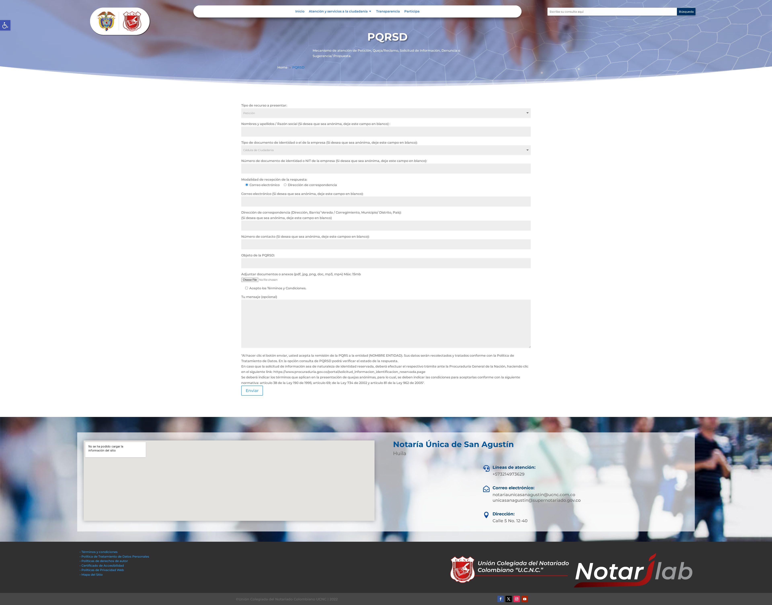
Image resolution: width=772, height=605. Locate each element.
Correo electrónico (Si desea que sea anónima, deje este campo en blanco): (302, 194)
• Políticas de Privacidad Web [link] (102, 570)
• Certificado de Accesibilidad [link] (102, 565)
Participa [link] (412, 11)
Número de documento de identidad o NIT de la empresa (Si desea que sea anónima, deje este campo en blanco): (334, 161)
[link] (5, 25)
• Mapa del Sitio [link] (92, 574)
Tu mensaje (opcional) (259, 297)
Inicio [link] (299, 11)
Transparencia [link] (388, 11)
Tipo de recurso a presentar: (264, 105)
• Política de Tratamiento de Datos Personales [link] (114, 556)
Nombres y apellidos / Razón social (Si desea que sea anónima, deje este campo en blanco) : (315, 124)
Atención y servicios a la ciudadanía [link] (338, 11)
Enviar (252, 390)
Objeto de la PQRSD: (258, 255)
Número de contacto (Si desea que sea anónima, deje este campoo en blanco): (305, 237)
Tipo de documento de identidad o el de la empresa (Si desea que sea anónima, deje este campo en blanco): (329, 142)
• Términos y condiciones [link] (99, 552)
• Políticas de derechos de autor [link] (104, 561)
